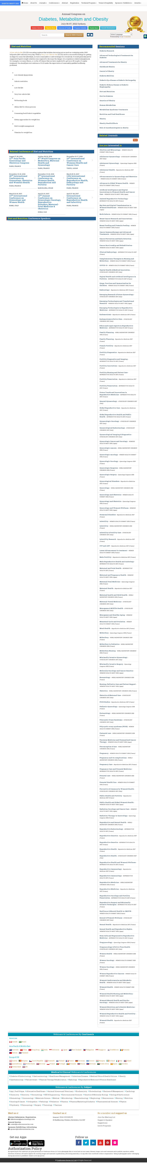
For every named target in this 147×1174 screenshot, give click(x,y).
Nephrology (95, 1098)
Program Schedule (80, 28)
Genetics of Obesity (107, 101)
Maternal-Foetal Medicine (111, 602)
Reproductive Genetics (109, 836)
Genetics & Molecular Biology (96, 1095)
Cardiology (130, 1091)
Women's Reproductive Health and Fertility (117, 1014)
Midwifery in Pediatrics (109, 644)
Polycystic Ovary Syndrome (111, 720)
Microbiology (67, 1098)
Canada (14, 1042)
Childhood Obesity (107, 67)
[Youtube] (100, 1143)
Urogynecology (106, 942)
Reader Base (94, 28)
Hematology (15, 1098)
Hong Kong (35, 1050)
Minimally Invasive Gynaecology (113, 657)
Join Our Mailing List (106, 1117)
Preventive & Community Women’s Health (117, 789)
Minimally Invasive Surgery (111, 664)
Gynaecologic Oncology (109, 421)
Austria (14, 1061)
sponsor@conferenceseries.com (22, 1129)
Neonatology (105, 677)
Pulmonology (27, 1105)
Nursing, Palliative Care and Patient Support (118, 684)
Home (25, 3)
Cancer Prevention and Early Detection (115, 239)
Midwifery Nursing (108, 651)
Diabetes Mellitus (107, 76)
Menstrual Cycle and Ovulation (112, 622)
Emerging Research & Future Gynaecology (117, 294)
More (135, 140)
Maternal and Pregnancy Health (113, 575)
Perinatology (105, 713)
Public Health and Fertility (111, 796)
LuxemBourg (16, 1064)
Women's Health (106, 987)
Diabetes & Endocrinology (20, 1076)
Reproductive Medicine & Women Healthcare (97, 1080)
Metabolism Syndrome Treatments (114, 110)
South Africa (104, 1064)
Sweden (125, 1064)
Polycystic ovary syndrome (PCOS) (113, 726)
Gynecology (104, 488)
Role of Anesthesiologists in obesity (114, 128)
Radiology (73, 1080)
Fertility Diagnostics (108, 352)
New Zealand (76, 1050)
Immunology (28, 1098)
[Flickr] (115, 1143)
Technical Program (88, 3)
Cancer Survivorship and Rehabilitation (116, 245)
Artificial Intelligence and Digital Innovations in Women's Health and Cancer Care (117, 192)
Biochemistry (81, 1091)
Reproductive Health (108, 849)
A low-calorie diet (16, 52)
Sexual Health (105, 924)
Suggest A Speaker (105, 1120)
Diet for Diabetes (106, 96)
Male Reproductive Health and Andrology (117, 562)
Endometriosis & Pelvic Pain (111, 319)
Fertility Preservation (108, 379)
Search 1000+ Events (74, 35)
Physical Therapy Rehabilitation (53, 1080)
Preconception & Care (108, 747)
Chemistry (14, 1095)
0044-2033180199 (66, 1117)
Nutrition (129, 1098)
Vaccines (58, 1105)
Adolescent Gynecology (109, 163)
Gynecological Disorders (109, 481)
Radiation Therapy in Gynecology (113, 816)
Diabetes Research (107, 51)
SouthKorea (114, 1050)
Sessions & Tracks (64, 28)
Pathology (44, 1102)
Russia (82, 1064)
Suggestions (102, 1123)
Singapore (102, 1050)
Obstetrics (104, 691)
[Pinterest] (107, 1143)
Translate (127, 37)
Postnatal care (105, 733)
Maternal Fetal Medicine (110, 582)
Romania (126, 1050)
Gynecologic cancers (108, 448)
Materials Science (43, 1098)
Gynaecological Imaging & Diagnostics (115, 434)
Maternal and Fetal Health (110, 568)
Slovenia (92, 1064)
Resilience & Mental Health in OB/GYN (115, 911)
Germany (81, 1061)
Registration (74, 3)
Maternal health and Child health (113, 595)
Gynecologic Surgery (108, 475)
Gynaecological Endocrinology (112, 428)
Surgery (38, 1105)
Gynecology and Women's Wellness (114, 508)
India (46, 1050)
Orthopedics (32, 1102)
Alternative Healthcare (35, 1091)
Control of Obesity (107, 71)
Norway (42, 1064)
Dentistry (25, 1095)
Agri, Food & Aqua (17, 1091)
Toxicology (47, 1105)
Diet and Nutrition (107, 91)
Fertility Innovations (108, 366)
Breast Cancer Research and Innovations (116, 219)
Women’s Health (106, 1020)
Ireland (112, 1061)
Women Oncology (107, 960)
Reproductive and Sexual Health (113, 822)
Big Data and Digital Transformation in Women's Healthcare (115, 206)
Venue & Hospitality (106, 3)
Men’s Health (105, 628)
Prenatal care (105, 776)
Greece (91, 1061)
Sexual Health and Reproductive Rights (116, 929)
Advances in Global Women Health (114, 183)
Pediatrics (54, 1102)
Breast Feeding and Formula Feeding (114, 225)
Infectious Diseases (80, 1076)
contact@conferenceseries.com (21, 1124)
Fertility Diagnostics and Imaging (114, 359)
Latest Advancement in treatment (113, 550)
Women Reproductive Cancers (112, 974)
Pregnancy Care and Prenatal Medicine (116, 769)
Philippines (90, 1050)
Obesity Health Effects (109, 123)
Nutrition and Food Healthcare (112, 114)
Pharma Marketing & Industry (82, 1102)
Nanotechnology (81, 1098)
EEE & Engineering (52, 1095)
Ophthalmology (16, 1080)
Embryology (105, 290)
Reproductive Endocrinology (111, 829)
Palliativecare (31, 1080)
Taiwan (14, 1053)
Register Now (50, 28)
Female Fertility (106, 346)
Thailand (25, 1053)
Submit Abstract (37, 28)
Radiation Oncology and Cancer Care (114, 809)
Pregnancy (104, 753)
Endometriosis (105, 314)
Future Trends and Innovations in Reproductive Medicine (113, 393)
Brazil (24, 1042)
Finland (61, 1061)
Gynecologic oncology (109, 455)
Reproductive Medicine (109, 882)
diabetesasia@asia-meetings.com (22, 1119)
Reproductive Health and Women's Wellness (118, 862)
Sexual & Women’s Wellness (111, 918)
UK (26, 1067)
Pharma (64, 1102)
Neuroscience (108, 1098)
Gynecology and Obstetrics (110, 495)
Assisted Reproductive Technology (114, 199)
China (25, 1050)
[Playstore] (88, 35)
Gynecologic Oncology (109, 461)
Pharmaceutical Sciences (107, 1102)
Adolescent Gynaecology (110, 157)
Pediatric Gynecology (108, 707)
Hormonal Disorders (108, 515)
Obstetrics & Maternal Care (110, 695)
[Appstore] (91, 35)
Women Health (106, 954)
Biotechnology (95, 1091)
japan (65, 1050)
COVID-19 (103, 265)
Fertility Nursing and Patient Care (114, 372)
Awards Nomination (108, 28)
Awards (137, 3)
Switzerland (16, 1067)
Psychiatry (14, 1105)
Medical (56, 1098)
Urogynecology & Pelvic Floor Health (115, 947)
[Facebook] (79, 1143)
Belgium (25, 1061)
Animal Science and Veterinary (61, 1091)
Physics (123, 1102)
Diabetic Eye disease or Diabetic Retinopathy (118, 80)
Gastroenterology (40, 1076)
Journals (42, 3)
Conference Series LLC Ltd (66, 1160)
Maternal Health (106, 588)
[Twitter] (86, 1143)
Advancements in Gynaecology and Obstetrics (118, 176)
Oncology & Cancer (17, 1102)
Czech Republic (37, 1061)
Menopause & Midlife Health (111, 608)
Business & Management (114, 1091)
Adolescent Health (107, 170)
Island (129, 1061)
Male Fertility (105, 557)
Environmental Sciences (72, 1095)
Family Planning (107, 332)
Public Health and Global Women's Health (117, 802)
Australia (15, 1050)
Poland (52, 1064)
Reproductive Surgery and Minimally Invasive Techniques (115, 903)
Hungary (102, 1061)
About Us (33, 3)
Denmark (51, 1061)
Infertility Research (108, 539)
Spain (115, 1064)
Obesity (103, 119)
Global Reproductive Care (110, 408)
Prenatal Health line (108, 782)
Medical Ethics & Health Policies (103, 1076)
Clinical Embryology (108, 252)
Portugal (62, 1064)
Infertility (104, 521)
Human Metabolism (108, 105)
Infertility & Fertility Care (110, 533)
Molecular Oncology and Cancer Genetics (116, 671)
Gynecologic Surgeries (109, 468)
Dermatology (37, 1095)
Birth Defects (105, 214)
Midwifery (104, 633)
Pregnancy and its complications (113, 758)
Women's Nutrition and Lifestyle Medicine (117, 1007)
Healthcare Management (60, 1076)
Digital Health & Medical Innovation (115, 270)
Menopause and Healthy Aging (112, 615)
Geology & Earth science (119, 1095)
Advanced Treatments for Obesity (113, 62)
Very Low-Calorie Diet (49, 54)
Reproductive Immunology (111, 869)
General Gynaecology (108, 401)
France (71, 1061)
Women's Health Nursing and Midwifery (116, 994)
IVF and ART (105, 546)
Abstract (65, 3)
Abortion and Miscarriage (110, 150)
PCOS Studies (105, 702)
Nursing (119, 1098)
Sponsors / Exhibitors (123, 3)
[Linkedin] (93, 1143)
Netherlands (30, 1064)
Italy (120, 1061)
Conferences (53, 3)
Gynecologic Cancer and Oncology (114, 441)
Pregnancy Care (106, 764)
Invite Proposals (104, 1126)
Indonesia (55, 1050)
